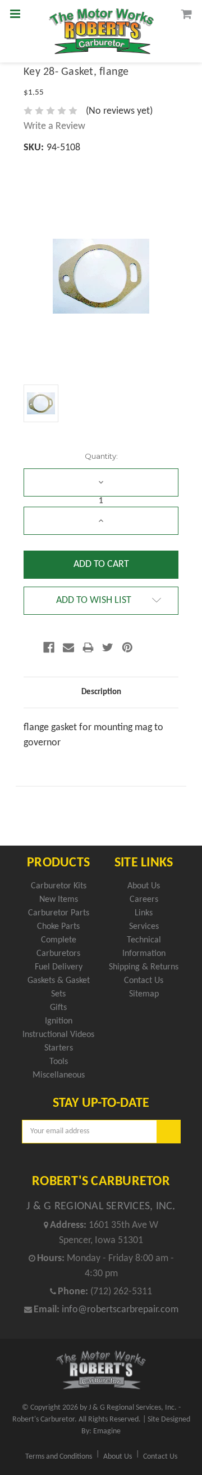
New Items (58, 899)
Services (144, 926)
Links (144, 913)
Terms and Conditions (58, 1456)
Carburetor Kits (58, 886)
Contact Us (143, 980)
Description (101, 692)
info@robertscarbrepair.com (120, 1309)
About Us (143, 886)
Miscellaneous (59, 1075)
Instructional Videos (58, 1034)
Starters (58, 1048)
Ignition (58, 1021)
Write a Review (54, 126)
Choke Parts (58, 926)
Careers (144, 899)
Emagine (107, 1431)
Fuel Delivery (58, 967)
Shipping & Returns (143, 967)
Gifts (58, 1007)
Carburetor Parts (58, 913)
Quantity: (101, 456)
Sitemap (144, 994)
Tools (58, 1061)
